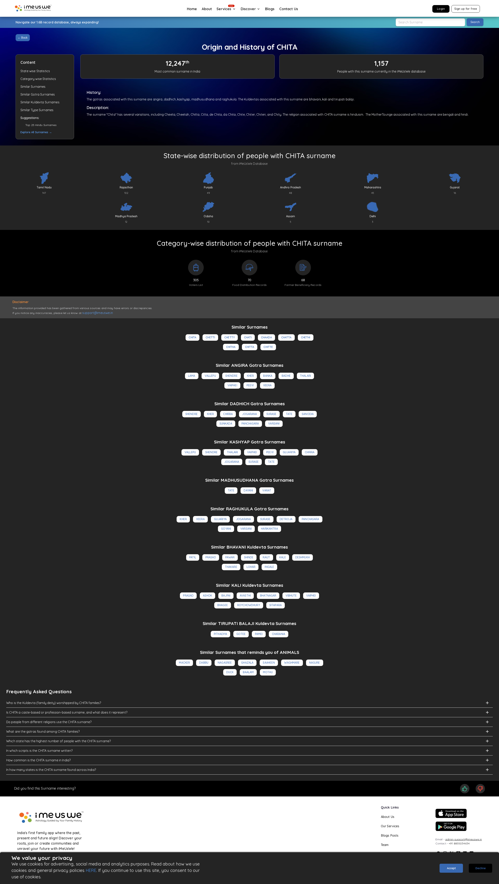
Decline (480, 868)
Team (385, 845)
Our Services (390, 826)
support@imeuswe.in (97, 313)
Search (475, 22)
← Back (23, 37)
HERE (91, 870)
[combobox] (430, 22)
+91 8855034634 (459, 843)
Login (441, 9)
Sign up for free (465, 9)
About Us (387, 817)
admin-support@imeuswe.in (463, 839)
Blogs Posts (390, 835)
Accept (451, 868)
